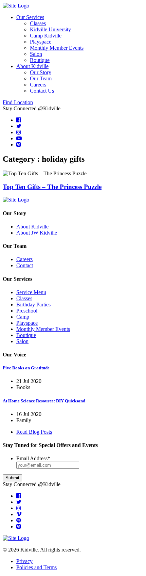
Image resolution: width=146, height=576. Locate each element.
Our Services (30, 17)
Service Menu (31, 292)
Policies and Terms (36, 567)
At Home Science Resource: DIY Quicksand (44, 400)
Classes (38, 23)
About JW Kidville (36, 233)
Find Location (18, 102)
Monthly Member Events (57, 48)
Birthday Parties (33, 304)
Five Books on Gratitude (26, 367)
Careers (38, 84)
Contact (24, 265)
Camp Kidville (45, 35)
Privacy (24, 561)
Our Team (41, 78)
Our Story (40, 72)
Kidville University (50, 29)
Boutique (40, 60)
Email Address (33, 458)
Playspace (40, 42)
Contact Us (42, 91)
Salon (36, 54)
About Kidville (32, 66)
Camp (22, 317)
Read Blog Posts (34, 432)
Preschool (26, 311)
